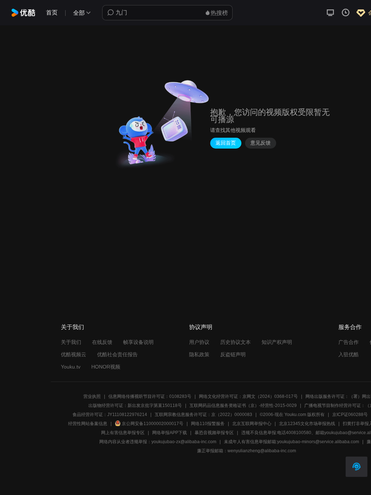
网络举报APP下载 (169, 432)
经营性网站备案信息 (87, 423)
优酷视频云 (73, 354)
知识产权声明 (277, 342)
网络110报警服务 (208, 423)
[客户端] (330, 12)
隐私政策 (199, 354)
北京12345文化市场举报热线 (307, 423)
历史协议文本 (235, 342)
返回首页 (226, 143)
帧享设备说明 (138, 342)
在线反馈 (102, 342)
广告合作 (348, 342)
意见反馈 (260, 143)
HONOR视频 (105, 367)
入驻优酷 (348, 354)
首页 (52, 12)
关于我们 (71, 342)
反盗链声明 (233, 354)
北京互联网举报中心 (251, 423)
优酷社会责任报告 (117, 354)
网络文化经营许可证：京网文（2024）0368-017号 (248, 396)
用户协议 (199, 342)
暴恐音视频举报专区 (214, 432)
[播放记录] (345, 12)
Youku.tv (70, 367)
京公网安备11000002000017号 (152, 423)
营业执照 (92, 396)
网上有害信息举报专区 (123, 432)
